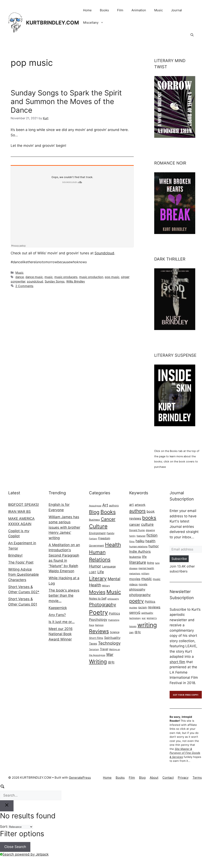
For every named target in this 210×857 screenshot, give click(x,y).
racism (142, 607)
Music (158, 10)
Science (114, 632)
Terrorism (94, 649)
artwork (140, 504)
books (149, 518)
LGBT (92, 572)
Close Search (15, 847)
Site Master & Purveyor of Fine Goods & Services (185, 753)
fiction (152, 535)
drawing (150, 530)
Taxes (93, 643)
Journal (176, 10)
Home (87, 10)
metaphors (134, 573)
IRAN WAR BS (19, 512)
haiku (140, 541)
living (150, 562)
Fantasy (93, 538)
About (154, 777)
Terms (197, 777)
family (132, 536)
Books (104, 10)
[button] (192, 35)
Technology (109, 643)
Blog (94, 512)
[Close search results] (7, 805)
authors (114, 505)
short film (177, 662)
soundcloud (35, 281)
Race (91, 625)
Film (120, 10)
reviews (154, 607)
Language (109, 566)
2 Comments (24, 286)
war (144, 618)
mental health (146, 568)
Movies (97, 592)
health (150, 541)
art (131, 505)
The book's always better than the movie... (64, 595)
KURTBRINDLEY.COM (52, 23)
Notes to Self (97, 598)
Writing (98, 661)
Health (113, 545)
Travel (104, 649)
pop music (112, 277)
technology (135, 618)
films (132, 541)
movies (134, 579)
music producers (66, 277)
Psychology (98, 619)
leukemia (135, 556)
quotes (133, 607)
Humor (95, 566)
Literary (98, 578)
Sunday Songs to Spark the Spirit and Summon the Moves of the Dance (66, 101)
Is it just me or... (62, 622)
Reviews (99, 631)
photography (140, 595)
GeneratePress (80, 777)
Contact (168, 777)
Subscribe (179, 559)
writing (147, 625)
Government (96, 545)
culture (147, 524)
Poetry (98, 612)
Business (94, 519)
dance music (34, 277)
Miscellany (90, 22)
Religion (99, 625)
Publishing (113, 620)
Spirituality (112, 638)
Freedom (104, 538)
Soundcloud (104, 253)
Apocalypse (95, 505)
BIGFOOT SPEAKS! (23, 505)
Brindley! (15, 555)
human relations (138, 546)
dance (19, 277)
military (145, 573)
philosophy (113, 599)
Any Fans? (57, 615)
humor (153, 546)
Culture (98, 526)
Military (106, 585)
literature (137, 562)
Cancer (108, 519)
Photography (102, 604)
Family (110, 533)
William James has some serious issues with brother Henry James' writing (64, 527)
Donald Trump (137, 530)
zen (131, 632)
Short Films (96, 637)
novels (143, 584)
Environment (97, 533)
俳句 (111, 662)
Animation (138, 10)
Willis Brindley (75, 281)
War (109, 654)
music (49, 277)
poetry (136, 601)
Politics (114, 613)
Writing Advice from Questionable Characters (23, 574)
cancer (134, 524)
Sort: (4, 827)
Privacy (183, 777)
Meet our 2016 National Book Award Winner (61, 634)
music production (91, 277)
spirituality (147, 612)
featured (141, 535)
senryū (134, 612)
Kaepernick (58, 608)
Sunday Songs (55, 281)
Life (100, 572)
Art (105, 505)
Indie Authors (140, 551)
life (144, 557)
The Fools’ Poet (20, 562)
